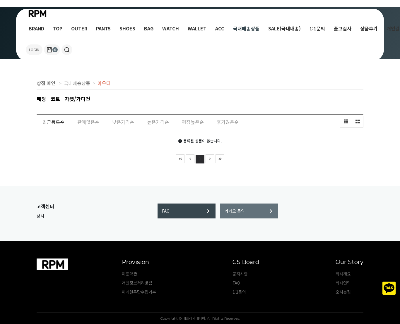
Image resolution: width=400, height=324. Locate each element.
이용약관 (129, 274)
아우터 (104, 83)
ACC (219, 28)
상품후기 (369, 28)
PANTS (103, 28)
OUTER (79, 28)
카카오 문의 (235, 211)
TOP (57, 28)
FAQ (166, 211)
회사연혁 (343, 283)
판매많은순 (88, 121)
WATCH (170, 28)
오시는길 (343, 292)
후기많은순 (228, 121)
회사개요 (343, 274)
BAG (148, 28)
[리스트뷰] (346, 121)
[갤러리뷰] (357, 121)
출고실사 (342, 28)
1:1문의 (317, 28)
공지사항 (240, 274)
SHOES (127, 28)
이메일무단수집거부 (139, 292)
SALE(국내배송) (284, 28)
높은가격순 (158, 121)
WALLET (197, 28)
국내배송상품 (246, 28)
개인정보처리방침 (137, 283)
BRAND (36, 28)
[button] (66, 49)
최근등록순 (53, 121)
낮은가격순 (123, 121)
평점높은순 (193, 121)
